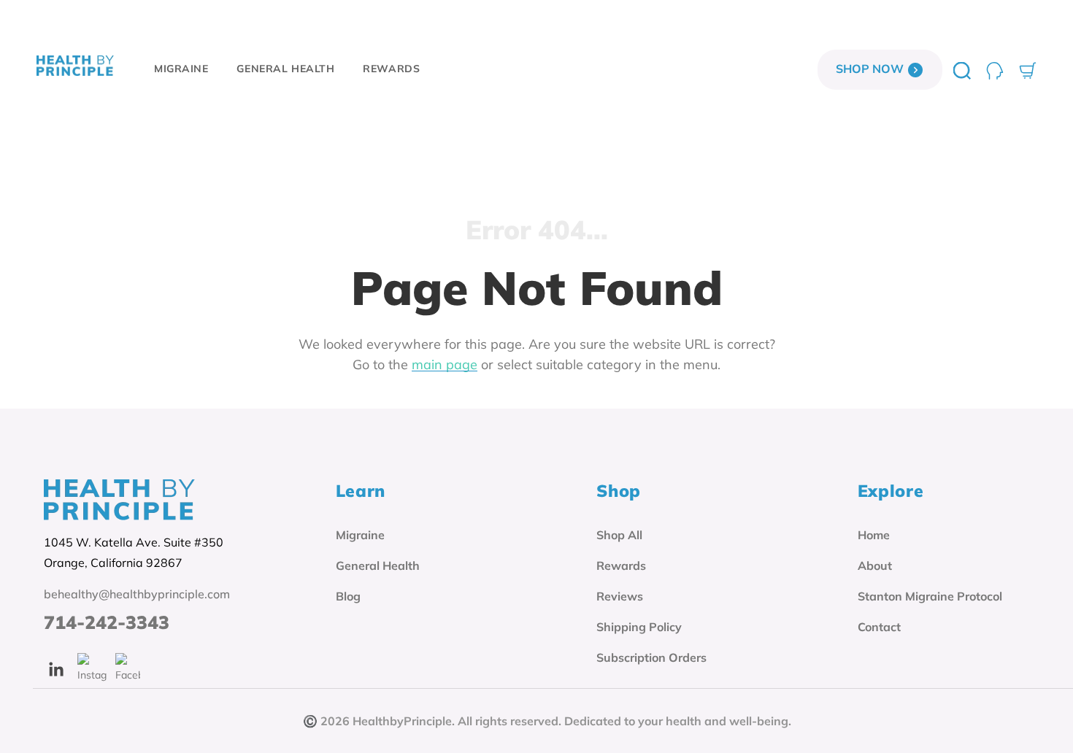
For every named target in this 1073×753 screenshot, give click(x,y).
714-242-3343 (106, 622)
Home (874, 535)
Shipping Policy (639, 626)
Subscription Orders (651, 657)
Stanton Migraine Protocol (930, 596)
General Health (378, 565)
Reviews (619, 596)
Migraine (360, 535)
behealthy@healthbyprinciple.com (137, 594)
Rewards (621, 565)
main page (444, 364)
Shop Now (871, 68)
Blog (348, 596)
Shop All (619, 535)
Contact (879, 626)
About (875, 565)
